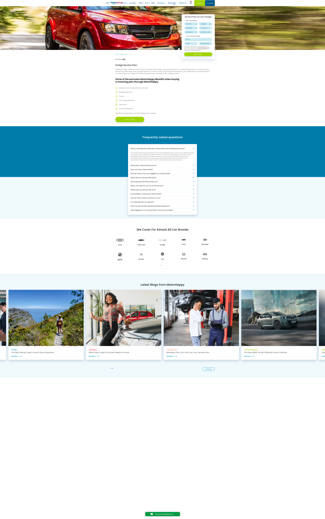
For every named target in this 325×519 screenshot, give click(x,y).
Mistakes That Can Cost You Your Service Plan (187, 352)
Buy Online (210, 3)
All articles (209, 369)
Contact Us (182, 3)
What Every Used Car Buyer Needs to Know (109, 352)
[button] (190, 3)
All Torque (132, 3)
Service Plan (123, 54)
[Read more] (46, 356)
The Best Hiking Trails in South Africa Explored (32, 352)
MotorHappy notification (204, 47)
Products (115, 3)
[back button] (113, 9)
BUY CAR (123, 3)
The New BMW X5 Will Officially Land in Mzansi (265, 352)
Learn (140, 3)
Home (107, 3)
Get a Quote (198, 54)
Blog (146, 3)
